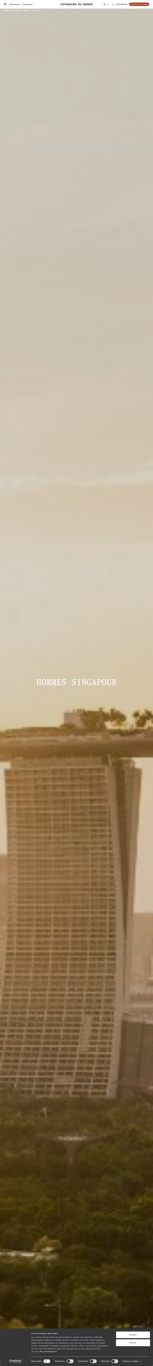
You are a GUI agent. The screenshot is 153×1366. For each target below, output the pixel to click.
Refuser (133, 1343)
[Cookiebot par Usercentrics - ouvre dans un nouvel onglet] (15, 1361)
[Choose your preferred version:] (105, 4)
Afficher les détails (130, 1361)
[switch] (70, 1361)
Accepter (133, 1335)
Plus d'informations (48, 1352)
